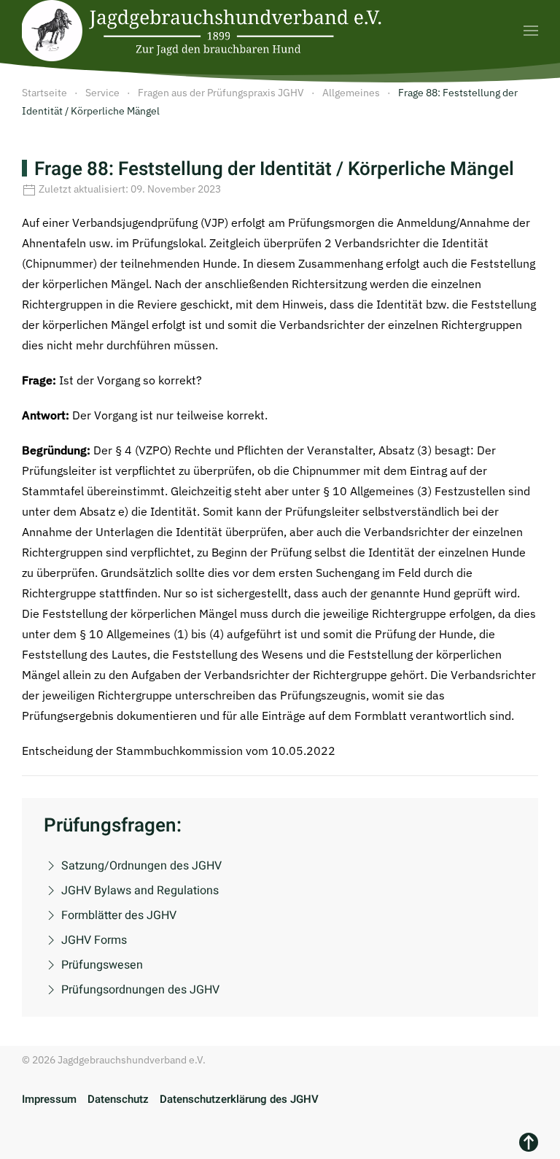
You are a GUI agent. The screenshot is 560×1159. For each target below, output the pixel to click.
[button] (531, 30)
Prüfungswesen (102, 965)
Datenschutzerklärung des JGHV (239, 1099)
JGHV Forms (94, 940)
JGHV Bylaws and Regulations (140, 890)
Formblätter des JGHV (118, 915)
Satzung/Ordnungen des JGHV (141, 866)
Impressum (49, 1099)
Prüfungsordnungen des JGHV (140, 990)
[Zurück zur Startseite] (204, 30)
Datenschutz (118, 1099)
